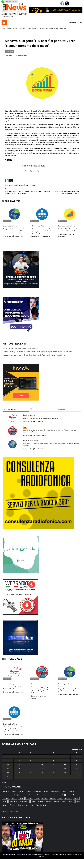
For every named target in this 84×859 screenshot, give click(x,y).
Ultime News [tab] (11, 409)
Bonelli (11, 185)
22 (65, 769)
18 (19, 769)
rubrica (40, 801)
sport (78, 801)
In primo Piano (16, 36)
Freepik (15, 811)
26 (30, 773)
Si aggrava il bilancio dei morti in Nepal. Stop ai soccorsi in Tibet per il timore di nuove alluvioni (13, 231)
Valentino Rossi (41, 805)
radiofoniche (24, 801)
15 (65, 764)
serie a (71, 801)
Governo (39, 795)
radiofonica (13, 801)
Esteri (5, 226)
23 (76, 769)
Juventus (6, 798)
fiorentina (23, 795)
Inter (54, 795)
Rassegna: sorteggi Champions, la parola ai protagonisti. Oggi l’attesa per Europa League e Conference (37, 352)
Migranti (29, 798)
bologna (21, 791)
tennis (5, 805)
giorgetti (21, 185)
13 (42, 764)
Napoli (60, 798)
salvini (64, 801)
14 (53, 764)
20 (42, 769)
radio (4, 801)
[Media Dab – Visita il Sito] (21, 554)
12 (30, 764)
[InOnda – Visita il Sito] (21, 382)
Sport (25, 427)
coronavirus (55, 791)
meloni (21, 798)
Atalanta (6, 791)
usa (32, 805)
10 (8, 764)
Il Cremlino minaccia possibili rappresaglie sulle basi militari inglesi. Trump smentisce (41, 231)
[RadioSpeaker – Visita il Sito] (21, 315)
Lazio (14, 798)
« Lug (4, 782)
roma (33, 801)
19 (30, 769)
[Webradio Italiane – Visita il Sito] (20, 597)
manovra (27, 185)
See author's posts (32, 171)
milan (37, 798)
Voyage (32, 415)
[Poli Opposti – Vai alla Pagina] (21, 269)
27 (42, 773)
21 (53, 769)
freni (15, 185)
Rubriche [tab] (61, 409)
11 (19, 764)
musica (52, 798)
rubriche (48, 801)
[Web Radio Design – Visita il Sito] (20, 637)
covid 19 (71, 791)
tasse (33, 185)
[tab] (42, 409)
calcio (29, 791)
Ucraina (20, 805)
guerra (47, 795)
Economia (8, 36)
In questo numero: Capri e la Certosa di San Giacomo (20, 348)
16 (76, 764)
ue (27, 805)
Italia (68, 795)
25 (19, 773)
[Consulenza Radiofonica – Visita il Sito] (38, 493)
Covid (64, 791)
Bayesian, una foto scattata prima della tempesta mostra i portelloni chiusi (61, 191)
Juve (74, 795)
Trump (12, 805)
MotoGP (44, 798)
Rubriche (26, 415)
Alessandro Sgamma (40, 435)
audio (14, 791)
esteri (14, 795)
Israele (61, 795)
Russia (56, 801)
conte (46, 791)
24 (8, 773)
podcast (68, 798)
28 (53, 773)
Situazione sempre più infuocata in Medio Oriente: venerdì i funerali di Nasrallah (23, 191)
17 (8, 769)
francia (31, 795)
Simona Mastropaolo (21, 55)
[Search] (81, 23)
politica (76, 798)
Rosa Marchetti (18, 236)
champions (37, 791)
